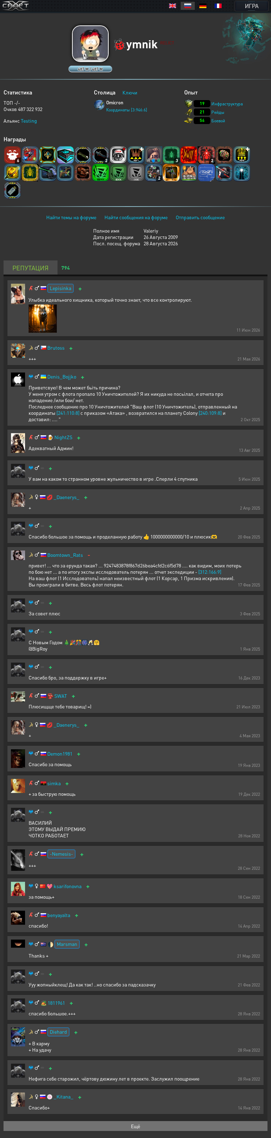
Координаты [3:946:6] (126, 109)
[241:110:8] (67, 413)
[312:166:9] (209, 571)
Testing (29, 120)
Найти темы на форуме (71, 217)
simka (54, 783)
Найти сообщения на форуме (136, 217)
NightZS (63, 437)
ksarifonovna (68, 886)
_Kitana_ (63, 1097)
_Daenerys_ (66, 497)
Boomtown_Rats (65, 555)
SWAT (60, 696)
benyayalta (58, 915)
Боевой (218, 120)
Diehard (58, 1031)
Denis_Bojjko (61, 377)
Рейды (217, 112)
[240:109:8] (210, 413)
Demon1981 (59, 754)
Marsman (67, 944)
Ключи (129, 92)
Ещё (135, 1126)
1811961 (56, 1003)
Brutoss (56, 348)
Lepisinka (60, 288)
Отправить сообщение (200, 217)
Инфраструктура (227, 103)
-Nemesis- (61, 853)
